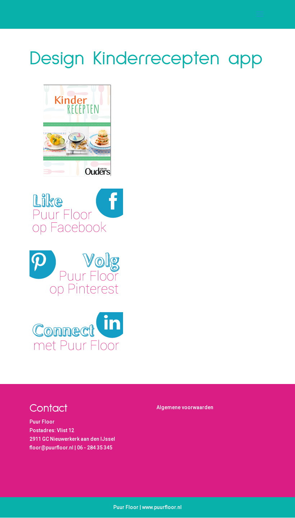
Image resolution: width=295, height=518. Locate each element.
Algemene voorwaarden (184, 407)
